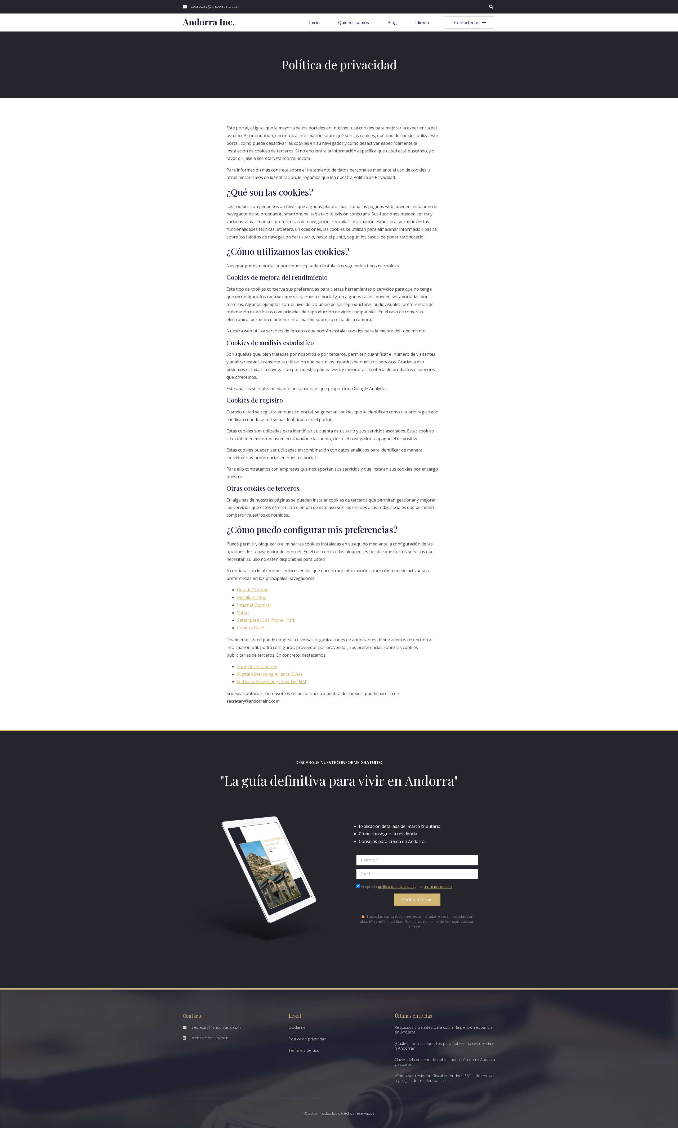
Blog (392, 22)
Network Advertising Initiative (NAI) (272, 681)
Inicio (314, 22)
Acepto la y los (406, 886)
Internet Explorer (254, 605)
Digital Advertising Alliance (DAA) (269, 674)
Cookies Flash (250, 628)
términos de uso (438, 886)
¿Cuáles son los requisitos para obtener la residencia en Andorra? (444, 1046)
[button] (491, 7)
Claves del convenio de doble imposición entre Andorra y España (445, 1062)
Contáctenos (466, 22)
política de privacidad (396, 886)
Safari (243, 613)
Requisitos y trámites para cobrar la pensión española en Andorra (444, 1030)
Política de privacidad (307, 1038)
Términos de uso (304, 1050)
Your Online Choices (257, 666)
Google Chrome (252, 590)
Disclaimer (298, 1027)
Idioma (422, 22)
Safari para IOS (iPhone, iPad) (266, 620)
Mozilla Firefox (251, 597)
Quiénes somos (353, 22)
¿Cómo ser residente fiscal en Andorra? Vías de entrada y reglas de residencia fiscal (444, 1078)
